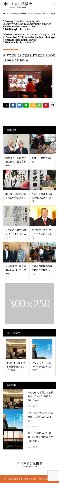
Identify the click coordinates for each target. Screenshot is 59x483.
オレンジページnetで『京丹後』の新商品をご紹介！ (41, 416)
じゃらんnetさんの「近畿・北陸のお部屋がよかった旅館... (40, 437)
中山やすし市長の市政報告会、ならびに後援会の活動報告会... (40, 396)
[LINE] (26, 105)
